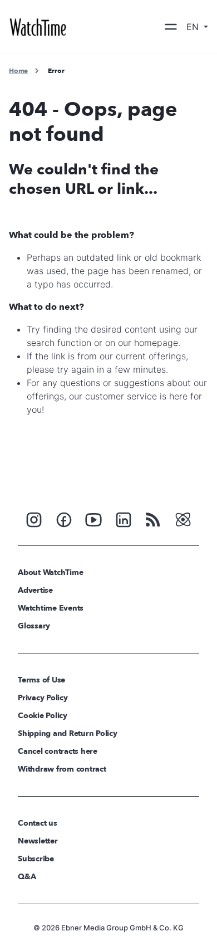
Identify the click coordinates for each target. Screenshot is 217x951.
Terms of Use (41, 680)
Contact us (37, 823)
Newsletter (38, 841)
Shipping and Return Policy (67, 733)
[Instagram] (34, 518)
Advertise (35, 590)
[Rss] (153, 518)
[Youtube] (93, 518)
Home (18, 70)
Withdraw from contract (62, 769)
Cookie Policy (42, 715)
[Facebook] (64, 518)
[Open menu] (171, 27)
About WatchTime (50, 572)
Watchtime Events (50, 608)
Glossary (34, 626)
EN (193, 26)
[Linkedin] (123, 518)
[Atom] (183, 518)
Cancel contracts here (57, 751)
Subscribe (36, 859)
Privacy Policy (43, 697)
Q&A (27, 876)
